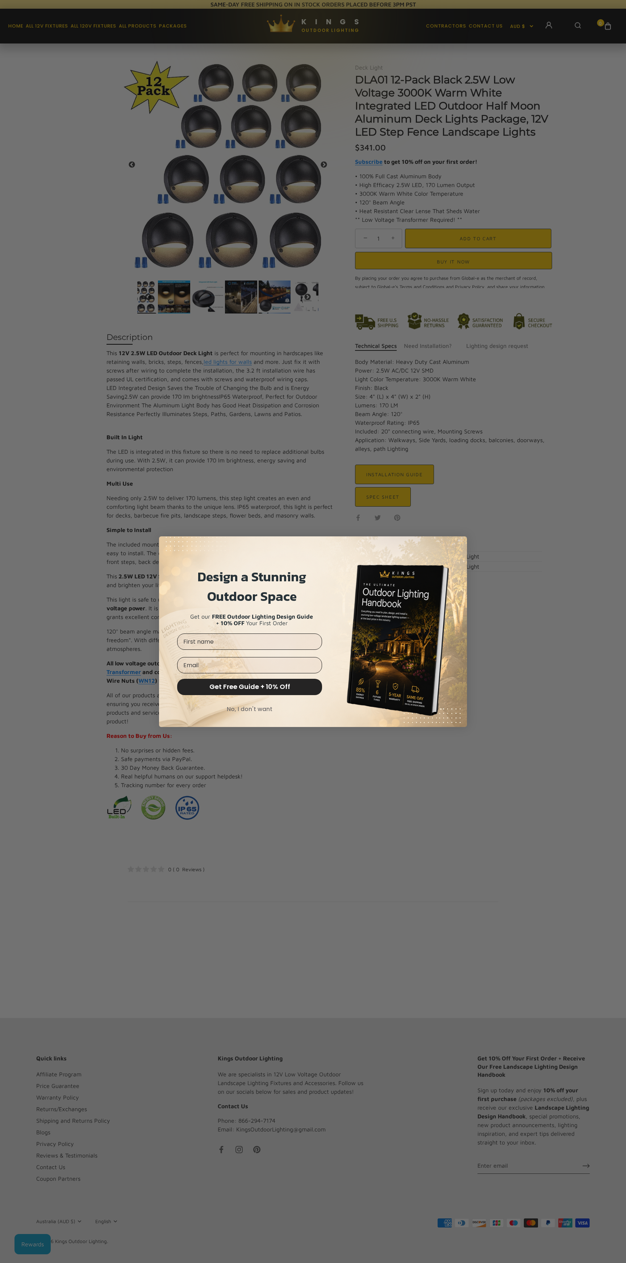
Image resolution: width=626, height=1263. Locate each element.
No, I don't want (249, 709)
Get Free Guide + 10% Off (249, 686)
